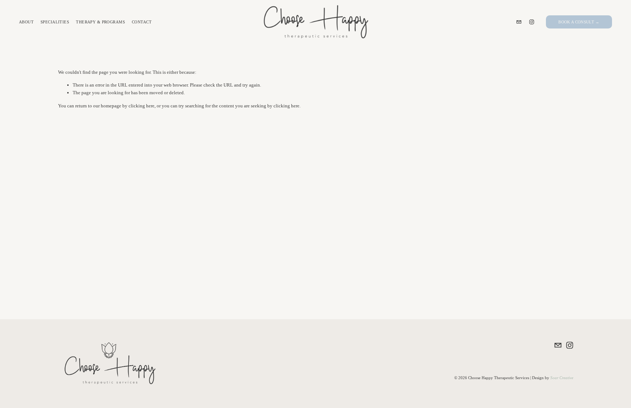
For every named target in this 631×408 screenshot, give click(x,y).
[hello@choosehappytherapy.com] (519, 22)
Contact (142, 22)
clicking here (141, 105)
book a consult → (578, 22)
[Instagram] (532, 22)
